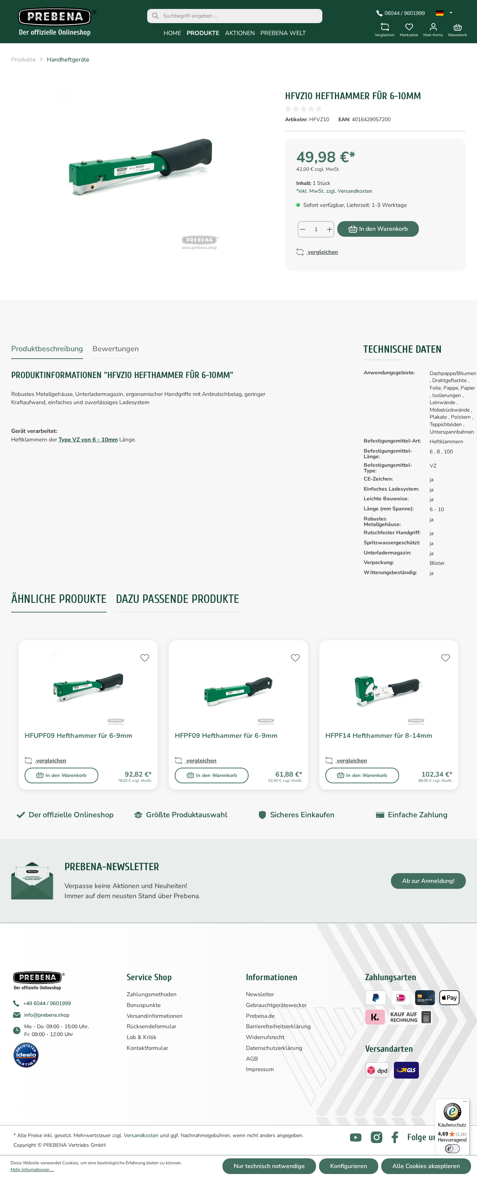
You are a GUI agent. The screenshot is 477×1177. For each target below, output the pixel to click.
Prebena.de (260, 1016)
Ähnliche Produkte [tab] (59, 599)
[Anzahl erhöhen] (330, 229)
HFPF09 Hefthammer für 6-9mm (226, 735)
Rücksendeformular (151, 1026)
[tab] (47, 350)
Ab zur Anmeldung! (428, 881)
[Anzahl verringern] (302, 229)
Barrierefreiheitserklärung (278, 1026)
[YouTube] (355, 1137)
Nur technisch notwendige (269, 1166)
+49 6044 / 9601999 (47, 1003)
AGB (252, 1059)
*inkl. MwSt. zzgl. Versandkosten (334, 191)
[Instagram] (376, 1137)
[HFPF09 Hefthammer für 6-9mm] (238, 688)
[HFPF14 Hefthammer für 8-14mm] (388, 688)
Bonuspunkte (144, 1005)
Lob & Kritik (142, 1037)
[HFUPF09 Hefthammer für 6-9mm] (88, 688)
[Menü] (465, 1103)
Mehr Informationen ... (32, 1170)
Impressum (260, 1069)
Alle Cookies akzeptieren (426, 1166)
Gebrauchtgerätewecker (276, 1005)
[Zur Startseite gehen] (52, 23)
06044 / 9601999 (405, 13)
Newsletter (260, 994)
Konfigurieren (348, 1166)
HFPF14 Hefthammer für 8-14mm (378, 735)
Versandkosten (141, 1135)
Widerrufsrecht (265, 1037)
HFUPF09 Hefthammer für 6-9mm (78, 735)
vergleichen (322, 252)
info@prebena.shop (46, 1015)
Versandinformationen (155, 1016)
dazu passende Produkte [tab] (177, 599)
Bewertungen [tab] (115, 349)
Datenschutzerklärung (274, 1048)
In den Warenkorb (383, 229)
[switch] (452, 1148)
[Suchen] (155, 16)
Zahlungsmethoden (152, 994)
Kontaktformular (147, 1048)
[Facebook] (395, 1137)
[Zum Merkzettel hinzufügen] (143, 656)
